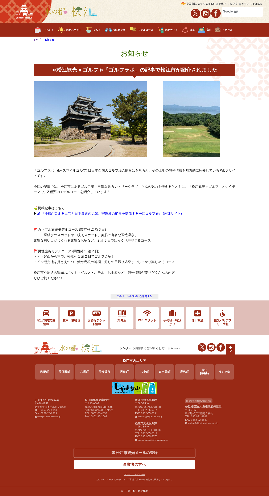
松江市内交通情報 (46, 322)
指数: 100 (194, 3)
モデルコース (145, 29)
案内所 (121, 320)
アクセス (227, 29)
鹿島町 (184, 371)
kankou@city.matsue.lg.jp (150, 416)
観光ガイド (171, 29)
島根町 (44, 371)
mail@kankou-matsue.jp (49, 416)
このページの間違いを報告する (134, 296)
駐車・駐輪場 (71, 320)
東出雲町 (164, 371)
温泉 (192, 29)
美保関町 (64, 371)
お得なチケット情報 (96, 322)
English (210, 3)
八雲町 (84, 371)
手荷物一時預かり (172, 322)
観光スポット (73, 29)
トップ (37, 39)
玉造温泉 (104, 371)
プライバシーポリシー (134, 474)
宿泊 (208, 29)
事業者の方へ (134, 464)
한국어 (245, 3)
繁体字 (234, 3)
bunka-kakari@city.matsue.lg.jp (153, 440)
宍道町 (124, 371)
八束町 (144, 371)
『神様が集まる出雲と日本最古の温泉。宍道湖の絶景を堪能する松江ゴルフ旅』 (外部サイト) (111, 213)
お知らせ (49, 39)
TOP (230, 350)
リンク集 (224, 371)
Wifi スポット (147, 320)
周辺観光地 (204, 371)
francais (257, 3)
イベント (49, 29)
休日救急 (197, 320)
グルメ (97, 29)
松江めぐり (119, 29)
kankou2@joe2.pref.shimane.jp (203, 423)
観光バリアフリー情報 (223, 322)
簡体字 (222, 3)
